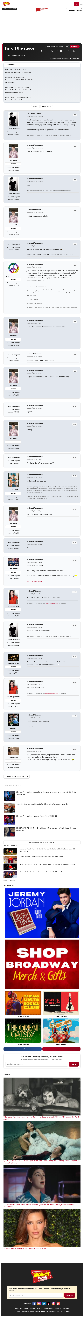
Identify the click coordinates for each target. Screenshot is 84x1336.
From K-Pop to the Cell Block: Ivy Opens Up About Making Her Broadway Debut (47, 864)
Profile (13, 164)
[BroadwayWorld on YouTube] (58, 1304)
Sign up (74, 1064)
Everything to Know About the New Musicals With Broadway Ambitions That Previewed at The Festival (19, 90)
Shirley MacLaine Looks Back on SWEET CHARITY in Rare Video (41, 857)
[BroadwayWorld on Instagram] (39, 1304)
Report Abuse (67, 51)
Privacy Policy (65, 1312)
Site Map (66, 1308)
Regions (58, 1308)
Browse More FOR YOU (40, 842)
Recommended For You (12, 786)
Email (35, 107)
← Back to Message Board (15, 55)
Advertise (18, 1308)
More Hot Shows (22, 1049)
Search (55, 51)
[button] (76, 4)
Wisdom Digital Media (36, 1312)
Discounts (61, 1049)
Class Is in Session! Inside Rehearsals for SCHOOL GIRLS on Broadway (44, 872)
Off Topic (74, 46)
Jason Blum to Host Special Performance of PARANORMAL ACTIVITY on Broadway (19, 80)
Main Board (51, 46)
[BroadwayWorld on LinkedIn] (44, 1304)
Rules (78, 51)
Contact (33, 1308)
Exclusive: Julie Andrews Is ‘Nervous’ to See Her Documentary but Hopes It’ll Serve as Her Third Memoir (41, 1118)
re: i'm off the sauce (35, 264)
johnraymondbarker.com (34, 581)
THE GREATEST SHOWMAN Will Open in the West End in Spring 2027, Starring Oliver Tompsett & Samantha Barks (41, 1162)
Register (64, 4)
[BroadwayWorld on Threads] (53, 1304)
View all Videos (9, 881)
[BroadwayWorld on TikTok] (49, 1304)
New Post (46, 51)
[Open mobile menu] (81, 4)
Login (71, 4)
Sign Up (69, 1295)
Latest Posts (63, 46)
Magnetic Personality (51, 603)
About (26, 1308)
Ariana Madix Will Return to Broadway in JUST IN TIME (25, 1248)
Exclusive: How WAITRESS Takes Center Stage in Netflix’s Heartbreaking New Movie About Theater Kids (39, 1205)
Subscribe (46, 107)
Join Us (39, 1308)
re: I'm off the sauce (35, 145)
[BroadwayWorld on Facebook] (34, 1304)
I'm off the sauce (34, 114)
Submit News (48, 1308)
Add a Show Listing (10, 8)
